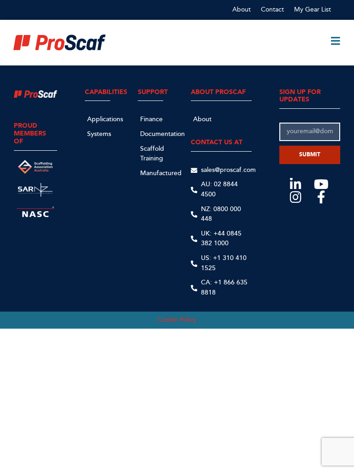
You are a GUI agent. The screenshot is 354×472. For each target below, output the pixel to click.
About (241, 9)
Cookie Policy (177, 320)
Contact (272, 9)
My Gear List (312, 9)
